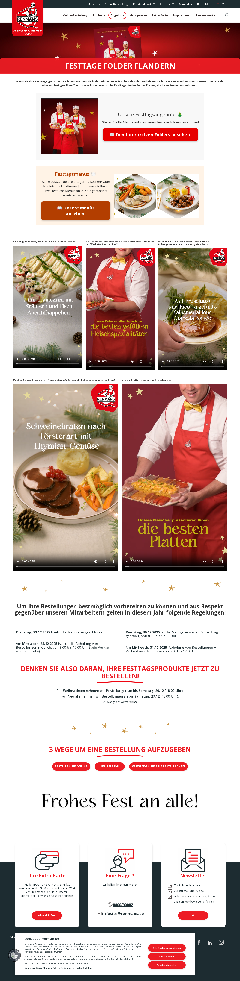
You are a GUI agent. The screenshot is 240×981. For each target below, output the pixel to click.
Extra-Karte (160, 15)
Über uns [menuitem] (94, 4)
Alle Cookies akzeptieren (167, 948)
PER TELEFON (109, 766)
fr (218, 4)
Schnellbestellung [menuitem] (116, 4)
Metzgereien (138, 15)
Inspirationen (182, 15)
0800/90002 (123, 904)
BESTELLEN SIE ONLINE (71, 766)
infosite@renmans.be (123, 913)
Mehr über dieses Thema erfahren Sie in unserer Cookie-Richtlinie (58, 968)
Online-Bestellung (75, 15)
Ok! (193, 915)
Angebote (117, 15)
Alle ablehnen (167, 956)
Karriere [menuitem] (163, 5)
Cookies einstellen (167, 965)
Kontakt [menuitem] (202, 4)
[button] (14, 955)
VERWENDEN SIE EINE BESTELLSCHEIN (158, 766)
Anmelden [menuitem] (185, 4)
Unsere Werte (205, 15)
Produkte (99, 15)
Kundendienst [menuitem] (140, 5)
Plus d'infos (47, 915)
